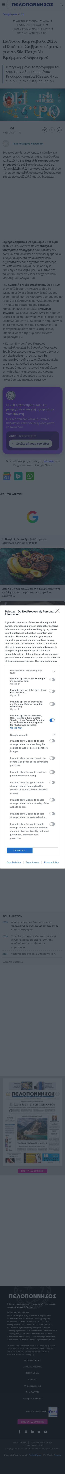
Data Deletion (13, 862)
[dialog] (32, 737)
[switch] (52, 679)
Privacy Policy (51, 862)
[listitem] (32, 671)
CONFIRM (20, 850)
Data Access (32, 862)
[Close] (58, 612)
